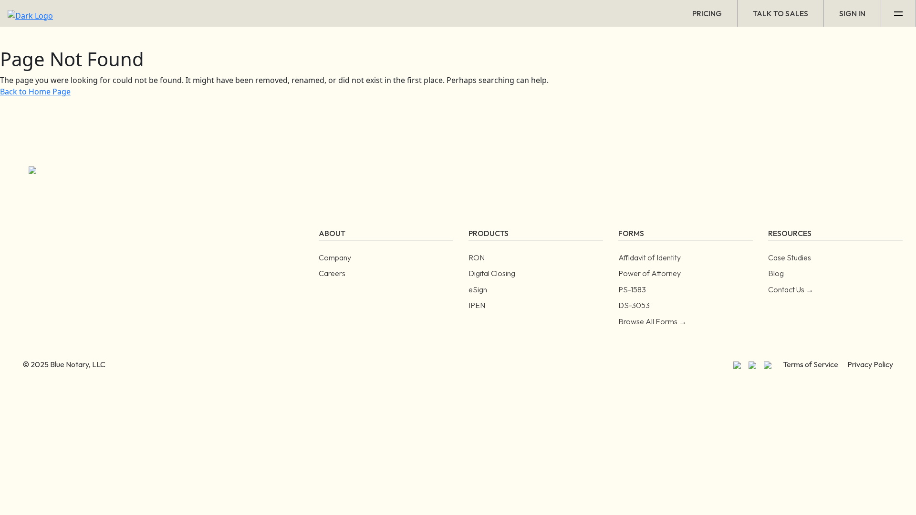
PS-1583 (632, 289)
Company (335, 257)
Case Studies (789, 257)
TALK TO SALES (780, 13)
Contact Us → (790, 289)
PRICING (707, 13)
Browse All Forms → (652, 321)
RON (476, 257)
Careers (332, 273)
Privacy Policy (870, 364)
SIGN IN (852, 13)
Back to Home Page (35, 91)
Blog (776, 273)
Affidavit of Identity (649, 257)
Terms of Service (810, 364)
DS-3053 (634, 305)
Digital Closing (491, 273)
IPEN (476, 305)
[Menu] (898, 13)
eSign (477, 289)
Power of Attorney (649, 273)
